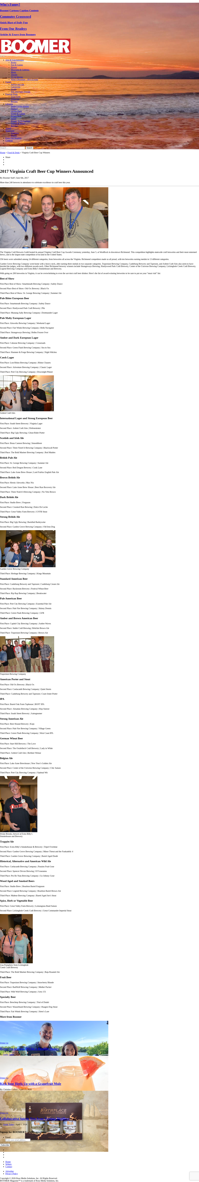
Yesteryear (9, 131)
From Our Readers (13, 138)
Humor (14, 67)
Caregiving (15, 87)
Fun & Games (17, 65)
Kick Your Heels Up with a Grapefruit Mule (30, 1083)
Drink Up (15, 99)
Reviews (14, 126)
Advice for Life (17, 84)
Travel (8, 128)
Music (13, 72)
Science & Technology (20, 121)
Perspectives (16, 116)
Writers (8, 1164)
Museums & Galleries (20, 70)
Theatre (14, 74)
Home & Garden (18, 114)
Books (13, 62)
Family (8, 82)
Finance (14, 109)
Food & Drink (11, 94)
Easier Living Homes (20, 106)
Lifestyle (9, 104)
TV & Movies (17, 77)
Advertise (9, 1171)
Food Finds (16, 96)
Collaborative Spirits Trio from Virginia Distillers (34, 1118)
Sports (13, 118)
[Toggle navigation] (1, 56)
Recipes (14, 101)
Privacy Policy (11, 1174)
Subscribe (5, 1145)
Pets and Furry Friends (20, 92)
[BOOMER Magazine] (35, 53)
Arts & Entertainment (14, 60)
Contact (8, 1166)
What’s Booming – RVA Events (24, 79)
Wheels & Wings (18, 123)
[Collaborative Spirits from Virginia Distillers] (54, 1151)
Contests (9, 140)
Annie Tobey (8, 1054)
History (14, 136)
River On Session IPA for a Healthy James (29, 1048)
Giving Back (16, 111)
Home (2, 152)
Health (14, 89)
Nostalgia (15, 133)
